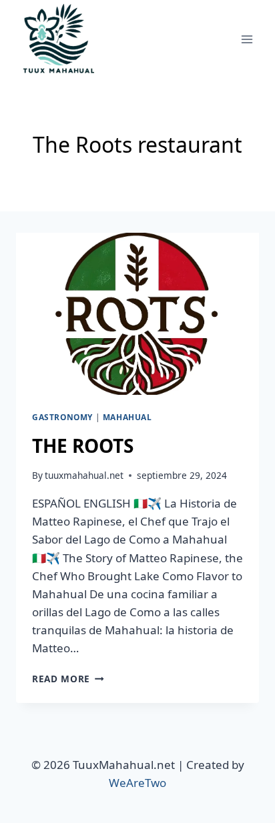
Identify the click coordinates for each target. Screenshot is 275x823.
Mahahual (127, 417)
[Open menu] (246, 39)
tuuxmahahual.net (84, 475)
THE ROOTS (82, 445)
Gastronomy (62, 417)
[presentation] (137, 314)
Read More (68, 678)
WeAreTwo (137, 782)
